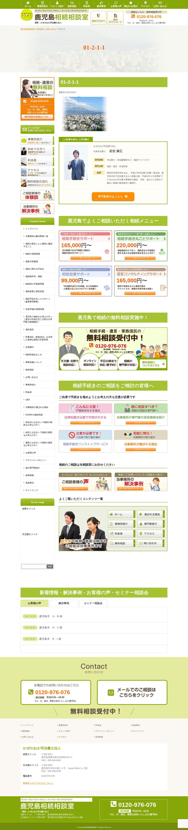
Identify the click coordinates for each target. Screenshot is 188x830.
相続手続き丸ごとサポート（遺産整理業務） (36, 300)
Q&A (28, 399)
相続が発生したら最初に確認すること (37, 244)
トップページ (32, 229)
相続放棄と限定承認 (35, 291)
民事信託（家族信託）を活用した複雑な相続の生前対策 (37, 338)
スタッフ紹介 (64, 731)
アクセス (62, 737)
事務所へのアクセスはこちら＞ (38, 783)
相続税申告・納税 (34, 276)
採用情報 (30, 475)
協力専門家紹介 (33, 468)
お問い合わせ (32, 377)
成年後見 (30, 329)
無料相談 (30, 369)
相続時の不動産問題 (35, 284)
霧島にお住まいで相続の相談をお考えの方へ (37, 443)
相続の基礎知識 (33, 254)
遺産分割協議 (32, 261)
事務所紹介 (31, 384)
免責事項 (30, 483)
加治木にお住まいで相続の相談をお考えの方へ (37, 423)
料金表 (29, 392)
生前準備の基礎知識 (35, 309)
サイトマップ (32, 490)
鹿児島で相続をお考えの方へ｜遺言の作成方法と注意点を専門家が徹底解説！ (37, 319)
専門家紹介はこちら (110, 196)
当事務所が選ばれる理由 (37, 407)
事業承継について (34, 362)
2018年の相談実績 (34, 415)
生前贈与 (30, 347)
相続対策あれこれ (34, 354)
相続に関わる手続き (35, 269)
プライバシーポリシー (36, 460)
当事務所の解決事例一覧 (37, 236)
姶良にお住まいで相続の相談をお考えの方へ (37, 433)
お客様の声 (31, 453)
